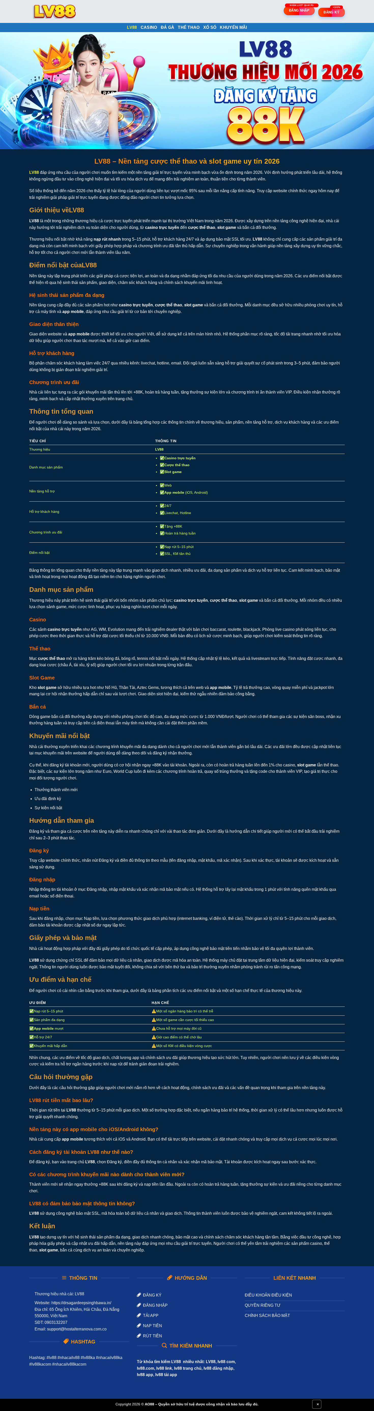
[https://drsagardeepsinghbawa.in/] (54, 11)
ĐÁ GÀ (168, 27)
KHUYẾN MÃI (233, 27)
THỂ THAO (189, 27)
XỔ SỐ (210, 27)
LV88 (132, 27)
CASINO (149, 27)
